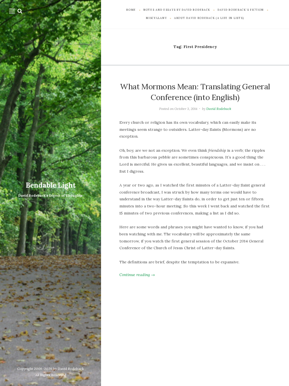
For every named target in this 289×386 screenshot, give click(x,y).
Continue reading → (137, 274)
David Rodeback (218, 109)
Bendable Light (51, 185)
